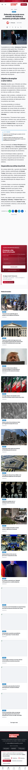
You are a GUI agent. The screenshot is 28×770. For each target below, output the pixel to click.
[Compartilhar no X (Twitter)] (13, 27)
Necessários (7, 758)
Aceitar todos (7, 760)
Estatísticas (15, 758)
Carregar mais (14, 722)
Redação (13, 22)
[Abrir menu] (2, 4)
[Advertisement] (14, 229)
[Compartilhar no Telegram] (15, 27)
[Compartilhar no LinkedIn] (18, 27)
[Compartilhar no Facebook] (10, 27)
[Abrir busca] (5, 4)
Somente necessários (17, 760)
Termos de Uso (21, 748)
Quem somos (6, 748)
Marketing (22, 758)
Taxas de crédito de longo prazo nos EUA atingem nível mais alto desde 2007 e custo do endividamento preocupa (12, 342)
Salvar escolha (6, 763)
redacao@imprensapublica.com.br (15, 743)
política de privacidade (12, 269)
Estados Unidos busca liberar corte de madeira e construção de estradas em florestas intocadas (11, 369)
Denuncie (24, 4)
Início (12, 9)
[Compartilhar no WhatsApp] (7, 27)
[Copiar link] (21, 27)
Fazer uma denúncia (8, 282)
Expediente (13, 748)
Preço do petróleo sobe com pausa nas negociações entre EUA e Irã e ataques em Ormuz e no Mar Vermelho (12, 714)
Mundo (15, 9)
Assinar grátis (14, 266)
